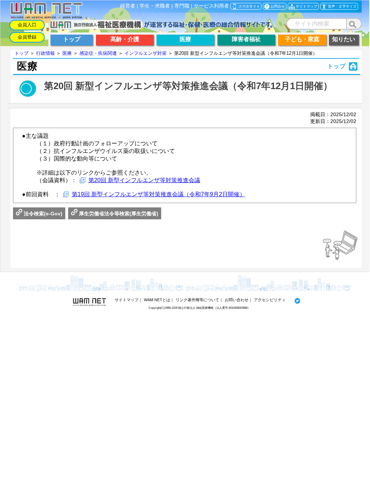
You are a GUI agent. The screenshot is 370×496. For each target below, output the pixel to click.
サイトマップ (126, 300)
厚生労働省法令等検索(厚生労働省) (118, 213)
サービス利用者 (211, 6)
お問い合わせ (236, 300)
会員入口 (27, 24)
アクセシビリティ (270, 300)
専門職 (181, 6)
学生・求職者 (155, 6)
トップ (21, 53)
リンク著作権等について (197, 300)
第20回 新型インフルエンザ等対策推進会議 (144, 180)
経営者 (127, 6)
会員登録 (27, 37)
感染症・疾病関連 (98, 53)
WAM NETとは (157, 300)
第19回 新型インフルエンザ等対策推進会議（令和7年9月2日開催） (158, 194)
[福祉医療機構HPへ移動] (160, 28)
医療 (67, 53)
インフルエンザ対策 (145, 53)
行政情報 (45, 53)
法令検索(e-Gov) (42, 213)
